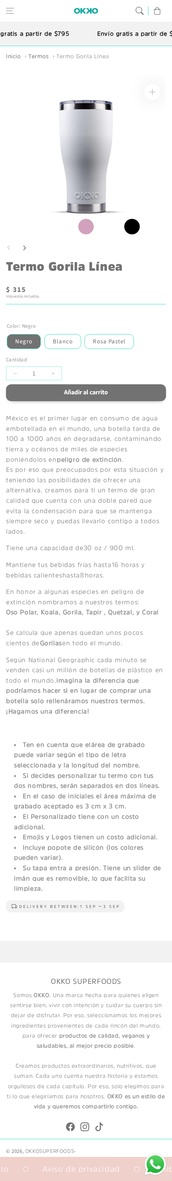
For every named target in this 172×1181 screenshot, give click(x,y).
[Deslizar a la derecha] (24, 248)
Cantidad (16, 359)
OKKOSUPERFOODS (49, 1151)
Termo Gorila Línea (82, 56)
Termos (38, 56)
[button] (10, 11)
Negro (23, 341)
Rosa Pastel (109, 341)
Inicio (13, 56)
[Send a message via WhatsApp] (155, 1164)
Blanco (63, 341)
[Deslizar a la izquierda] (9, 248)
